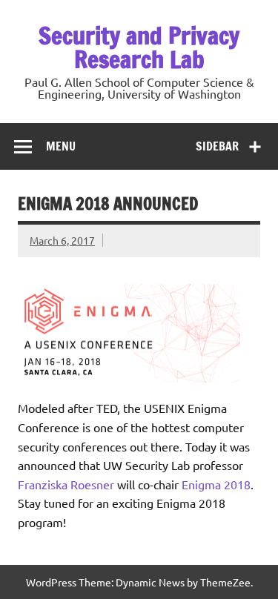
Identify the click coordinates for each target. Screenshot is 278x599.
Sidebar (217, 146)
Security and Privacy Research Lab (139, 47)
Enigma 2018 (216, 484)
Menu (61, 146)
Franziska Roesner (66, 484)
